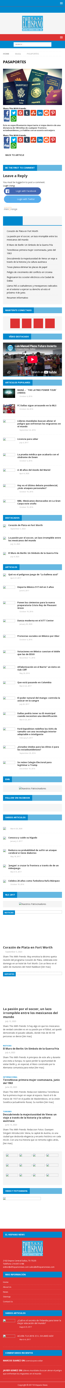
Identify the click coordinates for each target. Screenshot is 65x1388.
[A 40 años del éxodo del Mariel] (9, 476)
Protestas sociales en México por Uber (38, 636)
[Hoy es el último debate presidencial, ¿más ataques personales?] (9, 491)
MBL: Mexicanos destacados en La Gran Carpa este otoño (38, 502)
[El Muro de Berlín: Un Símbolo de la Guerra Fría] (4, 553)
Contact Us (8, 1301)
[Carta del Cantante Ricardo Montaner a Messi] (25, 1158)
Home (5, 1282)
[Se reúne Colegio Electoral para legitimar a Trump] (9, 768)
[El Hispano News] (32, 1248)
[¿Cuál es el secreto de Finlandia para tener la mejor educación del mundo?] (9, 1326)
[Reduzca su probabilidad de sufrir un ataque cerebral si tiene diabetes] (4, 850)
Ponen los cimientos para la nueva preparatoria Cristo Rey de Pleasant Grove (37, 605)
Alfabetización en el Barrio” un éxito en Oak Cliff (38, 668)
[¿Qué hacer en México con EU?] (52, 1158)
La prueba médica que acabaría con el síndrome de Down (38, 456)
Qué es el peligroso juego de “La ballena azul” (33, 574)
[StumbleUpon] (33, 114)
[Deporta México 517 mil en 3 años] (9, 593)
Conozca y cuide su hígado (22, 837)
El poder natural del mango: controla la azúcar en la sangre (38, 699)
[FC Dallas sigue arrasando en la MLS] (9, 411)
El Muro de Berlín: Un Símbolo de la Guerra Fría (30, 244)
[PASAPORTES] (32, 103)
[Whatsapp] (13, 120)
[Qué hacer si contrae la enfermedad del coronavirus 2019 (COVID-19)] (25, 1168)
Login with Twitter (26, 199)
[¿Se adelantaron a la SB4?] (52, 1178)
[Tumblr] (27, 114)
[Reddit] (46, 114)
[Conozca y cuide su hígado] (4, 837)
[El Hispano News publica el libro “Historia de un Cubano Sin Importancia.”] (52, 1168)
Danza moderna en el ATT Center (35, 620)
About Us (7, 1287)
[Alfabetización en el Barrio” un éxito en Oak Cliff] (9, 673)
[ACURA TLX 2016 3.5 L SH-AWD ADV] (9, 1342)
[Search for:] (32, 44)
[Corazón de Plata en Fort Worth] (4, 525)
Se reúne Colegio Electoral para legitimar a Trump (34, 763)
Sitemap (7, 1296)
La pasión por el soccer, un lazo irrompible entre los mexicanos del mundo (34, 539)
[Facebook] (7, 114)
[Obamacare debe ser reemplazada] (12, 1168)
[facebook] (23, 10)
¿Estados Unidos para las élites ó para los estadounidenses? (38, 748)
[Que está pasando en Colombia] (9, 688)
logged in (20, 182)
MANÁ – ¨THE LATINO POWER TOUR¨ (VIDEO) (37, 391)
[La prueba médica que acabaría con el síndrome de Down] (9, 460)
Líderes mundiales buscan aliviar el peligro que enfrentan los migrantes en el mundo (39, 423)
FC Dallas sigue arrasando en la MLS (36, 405)
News (5, 1291)
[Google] (20, 114)
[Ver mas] (46, 966)
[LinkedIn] (40, 114)
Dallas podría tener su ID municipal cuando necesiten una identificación (37, 714)
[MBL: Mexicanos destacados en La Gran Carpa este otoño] (9, 506)
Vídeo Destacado (19, 336)
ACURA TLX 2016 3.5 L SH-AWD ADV (35, 1335)
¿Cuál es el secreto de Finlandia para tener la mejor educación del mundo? (39, 1322)
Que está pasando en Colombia (34, 682)
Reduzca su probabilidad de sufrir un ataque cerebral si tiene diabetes (32, 851)
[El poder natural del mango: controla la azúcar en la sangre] (9, 703)
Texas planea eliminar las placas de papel (27, 267)
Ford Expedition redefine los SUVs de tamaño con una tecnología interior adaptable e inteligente (37, 731)
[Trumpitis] (25, 1178)
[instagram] (41, 10)
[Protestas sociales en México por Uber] (9, 642)
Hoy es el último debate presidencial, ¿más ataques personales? (37, 487)
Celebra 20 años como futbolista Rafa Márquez (34, 880)
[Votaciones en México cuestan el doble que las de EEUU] (9, 657)
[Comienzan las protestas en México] (39, 1168)
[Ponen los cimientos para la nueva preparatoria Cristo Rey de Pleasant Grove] (9, 608)
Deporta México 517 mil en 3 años (35, 587)
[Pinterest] (35, 10)
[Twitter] (14, 114)
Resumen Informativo (17, 297)
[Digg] (7, 120)
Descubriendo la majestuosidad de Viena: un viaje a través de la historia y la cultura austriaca (30, 1118)
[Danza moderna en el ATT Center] (9, 626)
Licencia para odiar (27, 439)
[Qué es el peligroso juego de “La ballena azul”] (4, 574)
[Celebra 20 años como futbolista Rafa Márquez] (4, 881)
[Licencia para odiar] (9, 445)
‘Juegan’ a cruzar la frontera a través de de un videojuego (33, 867)
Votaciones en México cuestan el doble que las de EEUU (38, 653)
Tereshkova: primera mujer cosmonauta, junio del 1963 (31, 1081)
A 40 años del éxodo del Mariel (33, 469)
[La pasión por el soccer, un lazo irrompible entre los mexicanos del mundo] (4, 538)
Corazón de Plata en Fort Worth (22, 231)
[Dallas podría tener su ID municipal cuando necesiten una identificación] (9, 719)
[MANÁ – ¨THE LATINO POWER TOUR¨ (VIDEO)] (9, 395)
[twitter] (29, 10)
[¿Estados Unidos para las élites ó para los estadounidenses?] (9, 752)
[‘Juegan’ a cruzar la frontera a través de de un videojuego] (4, 865)
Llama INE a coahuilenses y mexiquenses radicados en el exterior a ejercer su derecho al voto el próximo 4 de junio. (32, 289)
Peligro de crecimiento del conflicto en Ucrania (29, 272)
